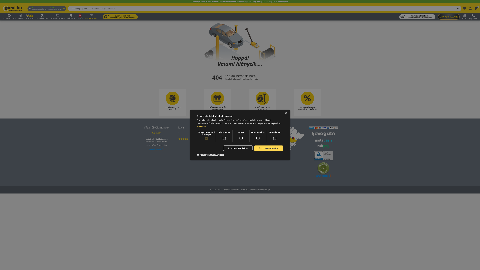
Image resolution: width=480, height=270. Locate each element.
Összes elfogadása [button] (268, 148)
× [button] (286, 113)
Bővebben (201, 126)
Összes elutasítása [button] (238, 148)
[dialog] (240, 135)
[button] (210, 155)
